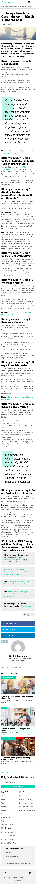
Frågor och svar (6, 821)
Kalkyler (3, 806)
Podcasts (8, 852)
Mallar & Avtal (5, 817)
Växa (2, 803)
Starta (3, 796)
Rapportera (29, 615)
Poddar (3, 810)
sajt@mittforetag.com (13, 843)
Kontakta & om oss (7, 839)
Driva (3, 799)
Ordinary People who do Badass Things (17, 863)
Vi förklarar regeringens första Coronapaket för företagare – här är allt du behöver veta (16, 571)
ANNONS (3, 613)
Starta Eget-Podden (11, 856)
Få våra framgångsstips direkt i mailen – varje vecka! (17, 778)
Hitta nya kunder (17, 667)
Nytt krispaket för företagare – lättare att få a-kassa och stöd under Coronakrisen (17, 594)
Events (3, 814)
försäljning (5, 667)
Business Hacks (10, 860)
